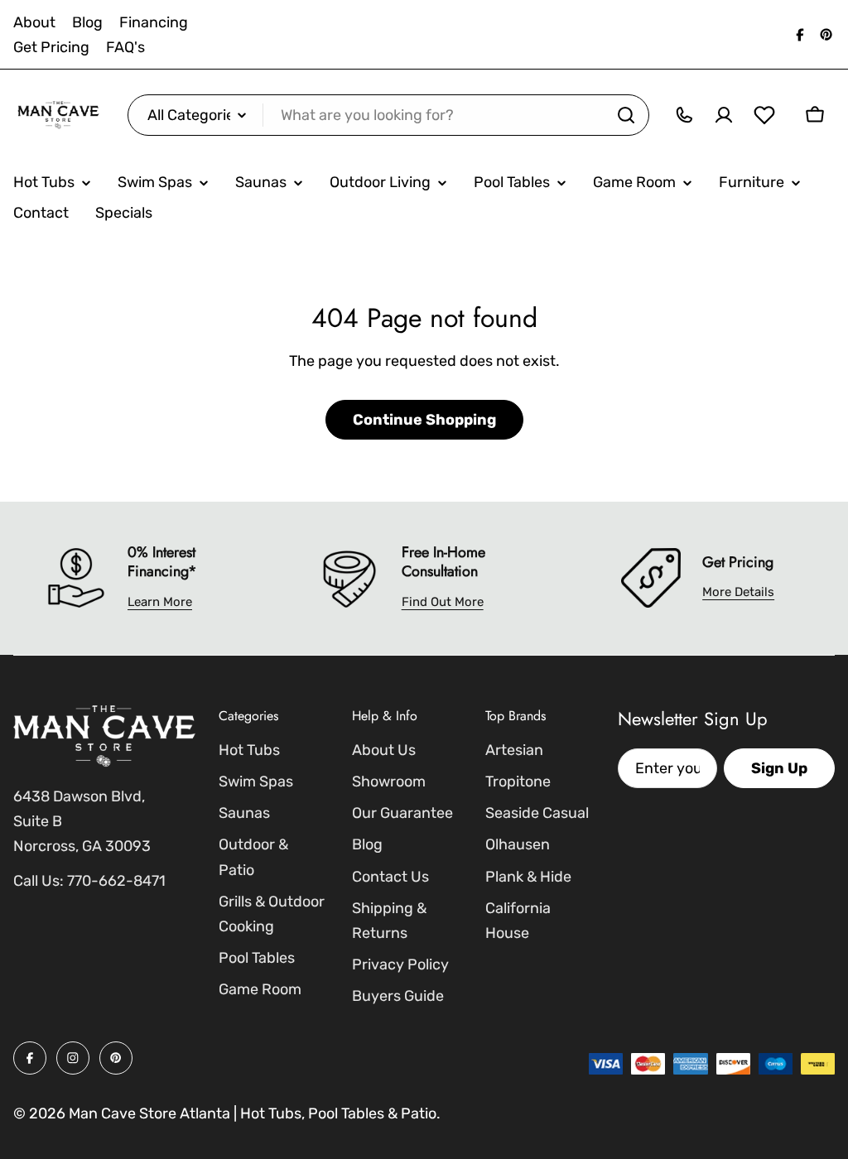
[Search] (626, 115)
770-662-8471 (116, 881)
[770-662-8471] (684, 115)
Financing (153, 22)
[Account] (724, 115)
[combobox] (388, 115)
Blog (87, 22)
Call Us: (38, 881)
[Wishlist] (764, 115)
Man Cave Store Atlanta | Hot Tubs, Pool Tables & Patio (252, 1113)
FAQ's (125, 47)
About (34, 22)
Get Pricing (51, 47)
